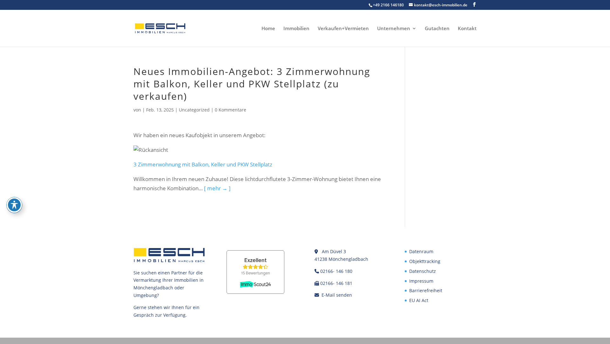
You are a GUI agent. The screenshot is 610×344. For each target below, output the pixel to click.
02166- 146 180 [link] (336, 271)
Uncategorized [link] (194, 110)
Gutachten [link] (437, 28)
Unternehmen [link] (393, 28)
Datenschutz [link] (422, 271)
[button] (474, 4)
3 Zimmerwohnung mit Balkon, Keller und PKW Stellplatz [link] (202, 164)
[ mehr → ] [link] (217, 188)
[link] (160, 27)
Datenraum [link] (421, 251)
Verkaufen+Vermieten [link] (343, 28)
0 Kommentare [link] (230, 110)
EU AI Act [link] (418, 300)
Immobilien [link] (296, 28)
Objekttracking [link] (424, 261)
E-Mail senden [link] (337, 295)
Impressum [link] (421, 281)
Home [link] (268, 28)
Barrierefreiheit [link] (425, 290)
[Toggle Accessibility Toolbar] (14, 204)
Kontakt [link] (467, 28)
